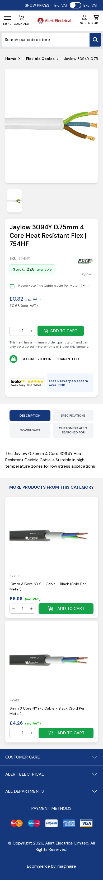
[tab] (14, 200)
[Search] (95, 40)
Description (30, 415)
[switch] (75, 5)
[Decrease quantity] (13, 331)
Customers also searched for (73, 430)
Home (10, 58)
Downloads (30, 430)
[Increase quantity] (31, 331)
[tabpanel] (51, 126)
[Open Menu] (7, 18)
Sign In (85, 23)
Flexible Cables (40, 58)
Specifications (73, 415)
